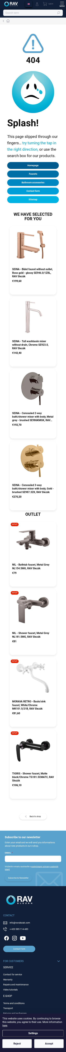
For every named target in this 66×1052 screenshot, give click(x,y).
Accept (49, 1043)
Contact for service (12, 974)
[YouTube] (22, 937)
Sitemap (33, 199)
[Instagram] (14, 937)
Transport (8, 1008)
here (4, 1025)
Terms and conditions (14, 1003)
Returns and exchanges (15, 1013)
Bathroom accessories (33, 182)
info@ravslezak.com (20, 922)
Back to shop (35, 816)
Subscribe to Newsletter (18, 878)
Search (59, 13)
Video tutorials (10, 989)
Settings (33, 1033)
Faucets (33, 174)
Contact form (33, 191)
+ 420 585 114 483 (19, 929)
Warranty (7, 979)
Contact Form (19, 949)
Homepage (33, 165)
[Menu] (62, 4)
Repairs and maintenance (16, 984)
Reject (17, 1043)
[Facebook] (6, 937)
